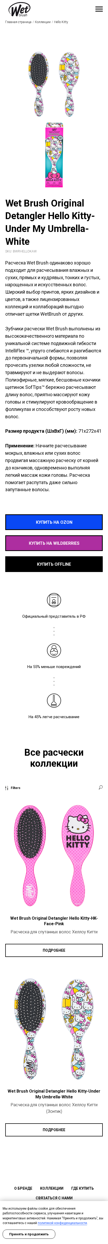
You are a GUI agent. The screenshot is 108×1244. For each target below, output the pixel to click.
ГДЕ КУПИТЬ (82, 1188)
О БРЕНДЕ (23, 1188)
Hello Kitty (61, 22)
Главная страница (18, 22)
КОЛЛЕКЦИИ (51, 1188)
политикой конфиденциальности (62, 1223)
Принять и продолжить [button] (29, 1234)
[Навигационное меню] (99, 9)
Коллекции (43, 22)
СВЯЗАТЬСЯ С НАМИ (54, 1198)
